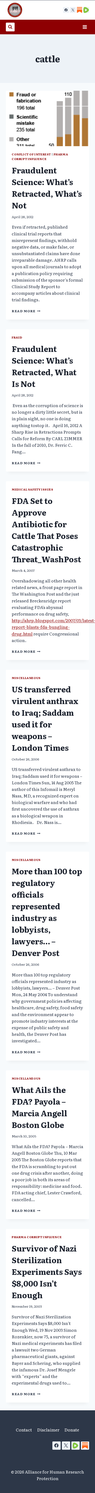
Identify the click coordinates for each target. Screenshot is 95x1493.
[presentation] (47, 118)
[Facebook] (66, 10)
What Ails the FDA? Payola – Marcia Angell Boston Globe (39, 1107)
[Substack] (85, 1445)
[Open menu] (84, 27)
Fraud (17, 337)
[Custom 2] (86, 10)
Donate (71, 1430)
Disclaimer (48, 1430)
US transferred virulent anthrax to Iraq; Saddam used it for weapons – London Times (45, 718)
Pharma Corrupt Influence (40, 156)
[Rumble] (75, 1445)
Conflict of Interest (31, 154)
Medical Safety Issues (32, 489)
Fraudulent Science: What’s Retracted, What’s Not (47, 187)
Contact (24, 1430)
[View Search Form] (10, 27)
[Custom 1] (79, 10)
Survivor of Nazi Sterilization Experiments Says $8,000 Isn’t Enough (47, 1271)
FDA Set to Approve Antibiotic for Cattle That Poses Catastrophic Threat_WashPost (46, 530)
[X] (73, 10)
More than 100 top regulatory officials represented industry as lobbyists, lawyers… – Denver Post (47, 911)
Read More (26, 310)
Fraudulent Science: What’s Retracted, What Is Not (44, 366)
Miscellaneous (26, 678)
